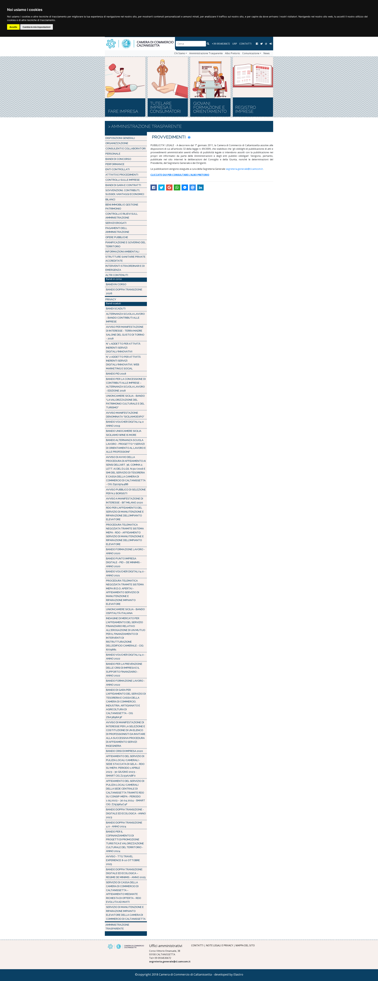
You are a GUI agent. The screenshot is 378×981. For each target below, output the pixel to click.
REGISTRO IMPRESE (245, 109)
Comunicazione (250, 53)
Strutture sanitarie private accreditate (125, 258)
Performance (114, 164)
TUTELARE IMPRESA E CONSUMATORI (165, 107)
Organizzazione (116, 143)
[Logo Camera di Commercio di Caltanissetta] (126, 946)
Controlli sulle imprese (122, 179)
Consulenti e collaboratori (125, 148)
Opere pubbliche (116, 237)
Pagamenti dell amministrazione (117, 229)
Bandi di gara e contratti (123, 185)
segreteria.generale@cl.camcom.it (244, 169)
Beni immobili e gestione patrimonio (121, 206)
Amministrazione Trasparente (206, 53)
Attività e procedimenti (121, 174)
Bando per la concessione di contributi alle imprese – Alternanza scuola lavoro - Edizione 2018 (126, 384)
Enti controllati (117, 169)
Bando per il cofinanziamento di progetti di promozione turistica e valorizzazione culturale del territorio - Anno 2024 (125, 841)
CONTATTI (245, 43)
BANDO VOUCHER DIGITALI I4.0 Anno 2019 (125, 423)
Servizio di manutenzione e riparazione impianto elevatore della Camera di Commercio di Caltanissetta (126, 912)
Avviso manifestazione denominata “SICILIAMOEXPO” (125, 414)
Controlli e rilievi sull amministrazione (121, 215)
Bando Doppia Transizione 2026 (124, 291)
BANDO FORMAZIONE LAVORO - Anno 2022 (125, 682)
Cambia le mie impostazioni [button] (36, 27)
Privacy (110, 299)
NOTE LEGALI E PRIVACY (219, 945)
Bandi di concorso (118, 158)
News (266, 53)
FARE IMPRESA (123, 111)
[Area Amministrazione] (270, 44)
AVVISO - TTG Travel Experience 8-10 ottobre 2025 (123, 860)
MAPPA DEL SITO (245, 945)
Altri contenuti (116, 275)
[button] (208, 44)
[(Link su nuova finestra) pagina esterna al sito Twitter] (261, 43)
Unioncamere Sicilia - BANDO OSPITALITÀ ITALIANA (125, 611)
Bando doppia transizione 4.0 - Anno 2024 (124, 824)
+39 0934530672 (221, 43)
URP (234, 43)
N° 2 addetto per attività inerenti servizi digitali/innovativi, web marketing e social (123, 362)
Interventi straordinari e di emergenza (125, 267)
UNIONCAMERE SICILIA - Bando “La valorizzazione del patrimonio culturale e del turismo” (125, 401)
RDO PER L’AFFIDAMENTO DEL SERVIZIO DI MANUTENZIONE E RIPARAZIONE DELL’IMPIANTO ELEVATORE (125, 513)
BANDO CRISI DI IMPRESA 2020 (124, 750)
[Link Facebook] (257, 43)
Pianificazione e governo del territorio (125, 244)
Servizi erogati (115, 222)
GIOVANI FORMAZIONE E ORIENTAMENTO (210, 107)
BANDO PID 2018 (116, 373)
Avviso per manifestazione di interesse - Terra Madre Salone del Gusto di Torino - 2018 (125, 332)
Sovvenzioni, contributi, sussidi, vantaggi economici (124, 192)
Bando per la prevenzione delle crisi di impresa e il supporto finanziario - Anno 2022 (124, 669)
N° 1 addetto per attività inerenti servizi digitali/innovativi (123, 347)
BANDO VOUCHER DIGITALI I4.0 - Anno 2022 (125, 656)
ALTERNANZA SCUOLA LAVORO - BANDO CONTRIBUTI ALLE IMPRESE (125, 317)
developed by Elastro (228, 974)
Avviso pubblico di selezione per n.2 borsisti (126, 491)
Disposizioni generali (120, 138)
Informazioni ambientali (122, 251)
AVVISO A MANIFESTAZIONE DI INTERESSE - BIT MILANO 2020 (124, 500)
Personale (112, 153)
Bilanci (110, 199)
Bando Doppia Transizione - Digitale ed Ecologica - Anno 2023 (126, 813)
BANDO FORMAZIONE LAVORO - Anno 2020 (125, 551)
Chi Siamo (179, 53)
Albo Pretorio (232, 53)
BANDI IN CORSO (116, 284)
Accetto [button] (13, 27)
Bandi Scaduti (116, 308)
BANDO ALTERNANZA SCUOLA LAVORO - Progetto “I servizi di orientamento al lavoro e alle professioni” (126, 445)
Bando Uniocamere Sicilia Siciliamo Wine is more (123, 432)
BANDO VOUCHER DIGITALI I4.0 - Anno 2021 (125, 573)
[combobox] (191, 44)
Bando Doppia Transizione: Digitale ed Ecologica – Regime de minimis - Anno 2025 (126, 873)
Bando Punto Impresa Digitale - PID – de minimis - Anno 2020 (123, 562)
